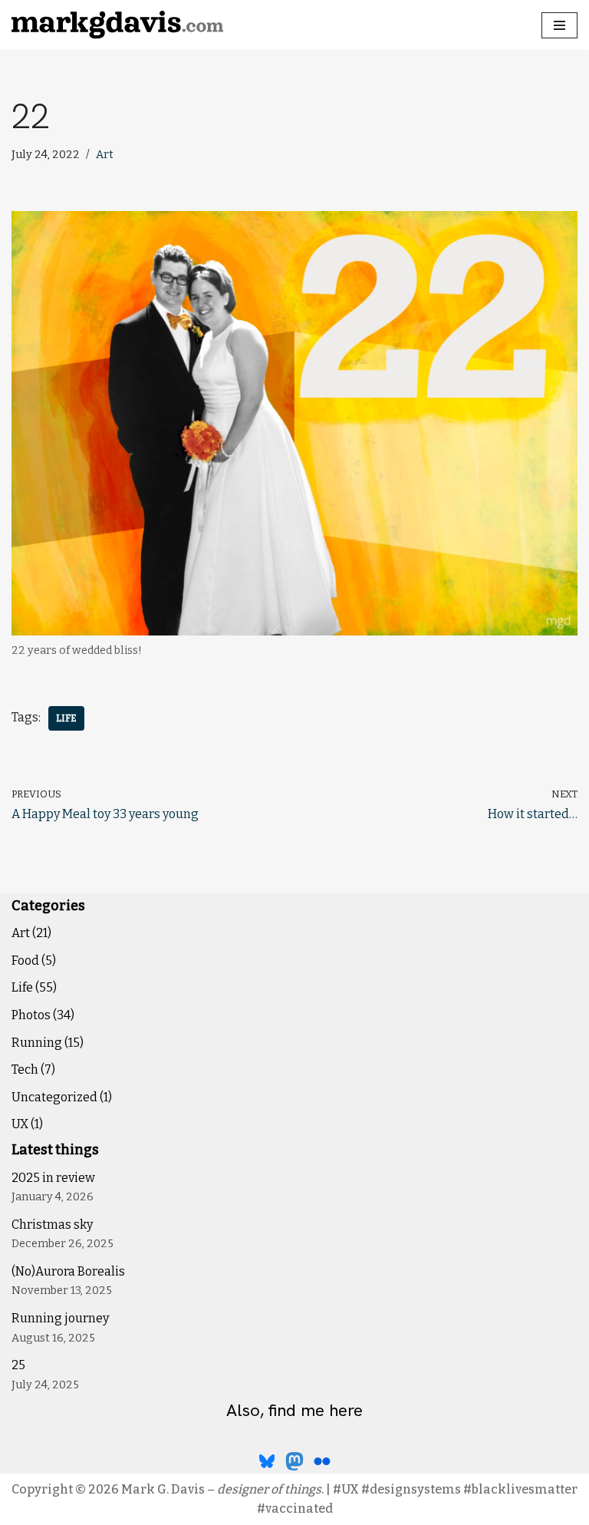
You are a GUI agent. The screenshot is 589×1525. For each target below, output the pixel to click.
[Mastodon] (294, 1461)
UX (20, 1124)
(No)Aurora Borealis (68, 1271)
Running (37, 1042)
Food (25, 960)
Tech (25, 1069)
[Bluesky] (267, 1461)
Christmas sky (52, 1224)
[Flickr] (322, 1461)
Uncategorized (54, 1097)
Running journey (60, 1318)
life (66, 718)
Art (105, 154)
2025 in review (53, 1177)
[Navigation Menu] (559, 25)
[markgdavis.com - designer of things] (117, 25)
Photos (31, 1015)
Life (22, 987)
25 (18, 1365)
